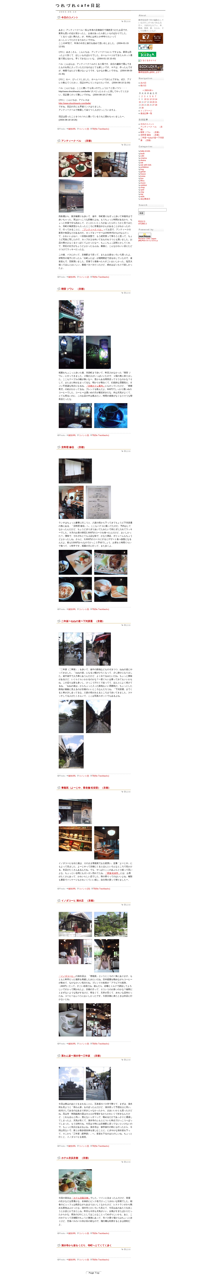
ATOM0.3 (142, 224)
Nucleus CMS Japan (147, 238)
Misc (142, 181)
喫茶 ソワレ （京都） (73, 288)
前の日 (143, 85)
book (142, 153)
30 (142, 108)
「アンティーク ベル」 (92, 229)
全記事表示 (145, 199)
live (141, 178)
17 (145, 102)
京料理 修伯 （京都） (73, 447)
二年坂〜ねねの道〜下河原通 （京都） (83, 621)
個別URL (72, 129)
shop (142, 187)
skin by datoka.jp (148, 240)
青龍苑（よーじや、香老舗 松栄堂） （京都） (86, 787)
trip (141, 194)
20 (153, 102)
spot (142, 190)
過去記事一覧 (146, 113)
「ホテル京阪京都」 (80, 1198)
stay (142, 192)
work (142, 196)
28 (156, 105)
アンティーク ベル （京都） (77, 140)
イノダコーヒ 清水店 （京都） (78, 900)
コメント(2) (84, 277)
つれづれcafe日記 (78, 5)
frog (142, 169)
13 (153, 99)
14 (156, 99)
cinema (143, 158)
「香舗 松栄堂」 (112, 873)
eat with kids (145, 165)
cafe (142, 156)
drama (143, 160)
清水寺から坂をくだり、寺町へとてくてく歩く (86, 1245)
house (143, 174)
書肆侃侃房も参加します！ (150, 72)
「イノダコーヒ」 (67, 976)
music (143, 183)
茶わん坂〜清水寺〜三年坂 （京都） (81, 1055)
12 (151, 99)
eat (141, 162)
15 (140, 102)
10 (145, 99)
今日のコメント (69, 17)
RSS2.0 (141, 221)
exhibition (144, 167)
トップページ (146, 111)
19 (151, 102)
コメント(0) (84, 129)
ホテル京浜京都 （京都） (75, 1158)
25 (148, 105)
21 (156, 102)
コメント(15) (84, 889)
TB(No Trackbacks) (100, 129)
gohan (143, 172)
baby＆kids (145, 151)
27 (153, 105)
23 (142, 105)
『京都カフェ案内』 (95, 386)
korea (142, 176)
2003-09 (147, 90)
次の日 (143, 83)
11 (148, 99)
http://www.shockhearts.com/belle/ (75, 103)
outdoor (143, 185)
